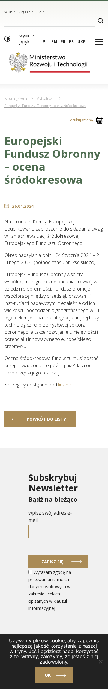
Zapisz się (52, 562)
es (71, 41)
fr (63, 41)
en (54, 41)
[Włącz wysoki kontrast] (7, 39)
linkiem (65, 384)
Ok (48, 675)
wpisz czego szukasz (24, 11)
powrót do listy (46, 419)
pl (45, 41)
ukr (81, 41)
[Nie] (101, 661)
